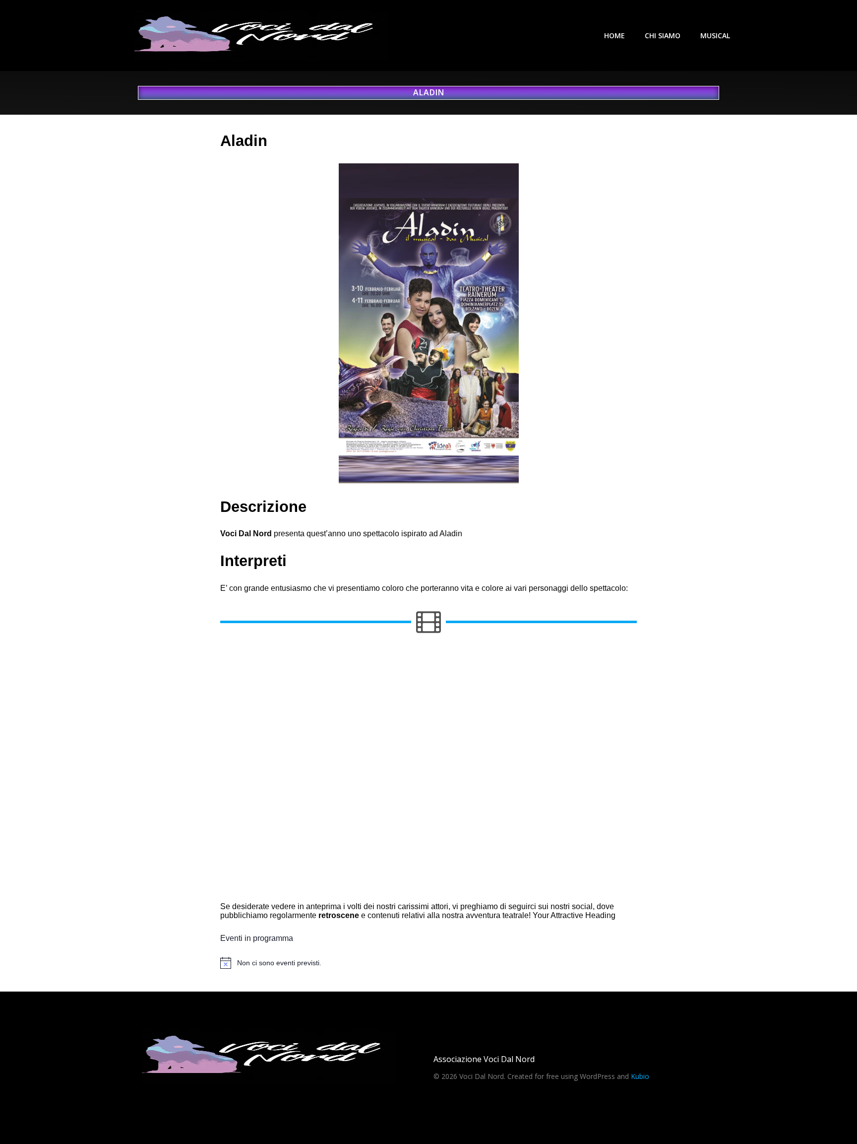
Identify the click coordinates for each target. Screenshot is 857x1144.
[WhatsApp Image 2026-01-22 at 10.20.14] (288, 770)
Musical (715, 35)
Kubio (640, 1076)
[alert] (428, 963)
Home (614, 35)
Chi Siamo (662, 35)
